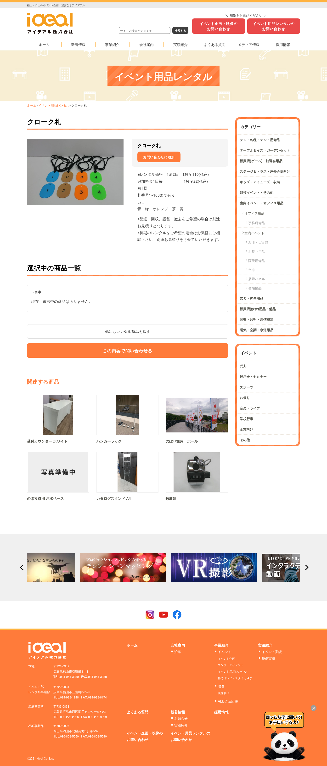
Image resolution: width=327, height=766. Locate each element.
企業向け (246, 429)
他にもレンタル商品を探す (127, 331)
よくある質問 (137, 712)
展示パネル (256, 278)
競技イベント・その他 (256, 192)
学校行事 (246, 418)
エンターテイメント (231, 665)
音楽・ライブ (250, 408)
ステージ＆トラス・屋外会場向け (265, 171)
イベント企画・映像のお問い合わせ (219, 26)
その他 (245, 439)
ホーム (31, 105)
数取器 (171, 498)
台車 (251, 269)
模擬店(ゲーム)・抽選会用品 (261, 160)
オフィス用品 (254, 213)
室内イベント (254, 232)
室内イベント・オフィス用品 (261, 202)
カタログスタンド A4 (113, 498)
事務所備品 (256, 222)
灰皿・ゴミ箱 (258, 242)
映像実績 (268, 658)
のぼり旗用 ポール (182, 441)
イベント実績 (272, 651)
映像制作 (223, 693)
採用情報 (221, 712)
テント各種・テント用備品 (260, 139)
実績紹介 (265, 645)
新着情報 (178, 712)
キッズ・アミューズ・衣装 (260, 181)
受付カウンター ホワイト (47, 441)
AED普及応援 (228, 701)
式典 (243, 365)
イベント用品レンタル (53, 105)
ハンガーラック (109, 441)
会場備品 (255, 287)
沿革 (177, 651)
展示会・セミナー (253, 376)
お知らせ (181, 718)
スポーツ (246, 387)
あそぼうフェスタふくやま (235, 678)
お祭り (245, 397)
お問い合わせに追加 (159, 156)
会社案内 (178, 645)
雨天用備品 (256, 260)
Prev (21, 567)
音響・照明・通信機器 (256, 319)
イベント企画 (226, 658)
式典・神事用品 (251, 298)
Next (305, 567)
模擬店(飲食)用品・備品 (258, 308)
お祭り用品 (256, 251)
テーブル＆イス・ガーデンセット (265, 150)
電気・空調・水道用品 (256, 329)
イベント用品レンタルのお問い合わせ (274, 26)
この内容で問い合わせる (127, 350)
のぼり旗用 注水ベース (45, 498)
